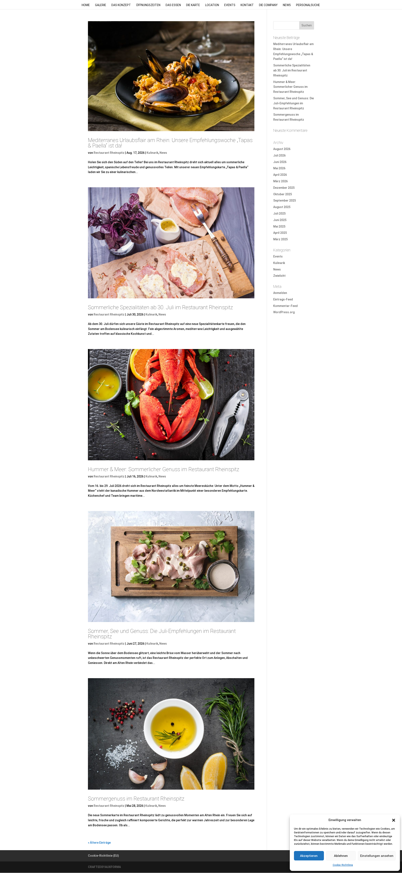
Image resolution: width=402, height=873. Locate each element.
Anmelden (280, 293)
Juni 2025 (279, 220)
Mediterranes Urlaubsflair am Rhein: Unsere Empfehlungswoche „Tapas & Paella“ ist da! (170, 143)
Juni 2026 (279, 162)
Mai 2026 (279, 168)
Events (229, 5)
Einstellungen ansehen (376, 856)
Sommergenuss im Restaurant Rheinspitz (136, 798)
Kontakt (247, 5)
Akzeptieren (309, 856)
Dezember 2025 (284, 187)
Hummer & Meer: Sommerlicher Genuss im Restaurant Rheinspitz (163, 469)
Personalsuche (308, 5)
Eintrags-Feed (283, 299)
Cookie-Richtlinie (343, 865)
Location (212, 5)
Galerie (100, 5)
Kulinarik (152, 152)
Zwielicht (279, 275)
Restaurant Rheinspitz (109, 152)
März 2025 (280, 239)
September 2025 (284, 200)
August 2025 (281, 207)
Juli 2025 (279, 213)
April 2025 (280, 232)
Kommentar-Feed (285, 306)
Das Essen (173, 5)
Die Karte (193, 5)
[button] (394, 820)
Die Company (268, 5)
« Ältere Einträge (99, 842)
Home (86, 5)
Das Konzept (121, 5)
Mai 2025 (279, 226)
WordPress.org (284, 312)
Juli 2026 (279, 155)
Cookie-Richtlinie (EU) (103, 855)
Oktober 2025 (282, 194)
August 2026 (281, 149)
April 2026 (280, 174)
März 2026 (280, 181)
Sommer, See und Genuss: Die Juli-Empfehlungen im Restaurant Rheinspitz (162, 634)
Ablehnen (341, 856)
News (287, 5)
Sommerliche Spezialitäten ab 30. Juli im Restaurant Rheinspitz (160, 307)
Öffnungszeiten (148, 5)
